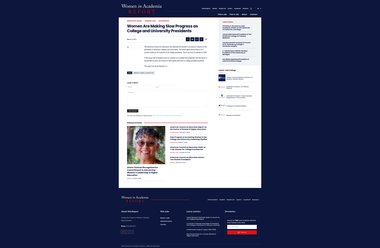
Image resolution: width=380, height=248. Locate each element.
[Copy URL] (201, 39)
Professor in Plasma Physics (236, 106)
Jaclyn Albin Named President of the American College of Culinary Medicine (236, 36)
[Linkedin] (192, 39)
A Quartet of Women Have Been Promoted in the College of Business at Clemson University (203, 224)
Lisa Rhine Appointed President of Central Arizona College (235, 60)
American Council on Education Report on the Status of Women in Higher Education (188, 128)
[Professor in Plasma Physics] (221, 105)
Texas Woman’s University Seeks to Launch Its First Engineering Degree (203, 218)
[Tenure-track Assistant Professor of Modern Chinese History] (221, 77)
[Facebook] (260, 9)
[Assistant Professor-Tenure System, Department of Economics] (221, 96)
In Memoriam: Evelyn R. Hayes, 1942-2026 (201, 230)
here (165, 66)
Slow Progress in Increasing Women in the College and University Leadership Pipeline (188, 138)
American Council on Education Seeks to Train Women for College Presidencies (187, 148)
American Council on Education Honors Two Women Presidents (187, 158)
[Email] (197, 39)
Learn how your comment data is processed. (167, 115)
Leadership (164, 21)
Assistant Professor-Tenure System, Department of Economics (239, 97)
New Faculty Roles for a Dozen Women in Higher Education (201, 235)
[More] (206, 39)
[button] (251, 8)
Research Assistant (233, 115)
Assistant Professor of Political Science (237, 87)
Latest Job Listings (227, 70)
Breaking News (134, 21)
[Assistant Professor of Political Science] (221, 87)
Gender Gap (150, 21)
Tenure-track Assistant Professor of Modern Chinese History (239, 78)
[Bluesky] (258, 9)
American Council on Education (143, 73)
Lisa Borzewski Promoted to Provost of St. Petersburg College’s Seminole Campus (236, 44)
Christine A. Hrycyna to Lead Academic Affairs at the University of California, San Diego (236, 28)
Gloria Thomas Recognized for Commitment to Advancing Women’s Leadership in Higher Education (142, 171)
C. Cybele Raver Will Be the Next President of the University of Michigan (234, 53)
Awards (129, 178)
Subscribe (243, 232)
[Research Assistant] (221, 114)
